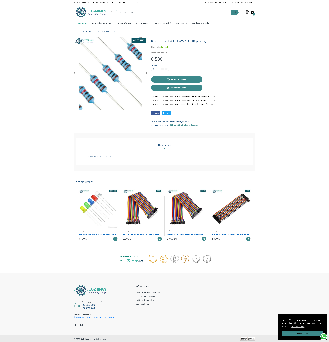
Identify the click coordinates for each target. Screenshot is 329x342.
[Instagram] (81, 325)
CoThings (154, 38)
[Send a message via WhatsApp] (324, 337)
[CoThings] (90, 12)
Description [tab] (164, 144)
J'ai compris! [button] (302, 333)
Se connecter (250, 2)
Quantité (154, 65)
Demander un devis (178, 87)
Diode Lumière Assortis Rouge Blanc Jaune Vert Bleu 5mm (98, 234)
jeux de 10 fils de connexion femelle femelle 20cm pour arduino (231, 234)
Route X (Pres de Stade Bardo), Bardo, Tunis (95, 317)
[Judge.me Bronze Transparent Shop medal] (185, 259)
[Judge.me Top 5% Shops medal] (196, 259)
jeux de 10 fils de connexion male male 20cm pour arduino (186, 234)
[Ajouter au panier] (159, 239)
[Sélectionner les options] (115, 239)
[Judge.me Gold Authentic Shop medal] (153, 259)
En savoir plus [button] (297, 327)
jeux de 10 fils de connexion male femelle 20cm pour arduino (142, 234)
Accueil (77, 31)
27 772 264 (88, 308)
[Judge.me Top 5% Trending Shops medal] (207, 259)
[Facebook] (75, 325)
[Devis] (247, 12)
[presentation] (249, 182)
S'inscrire (238, 2)
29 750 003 (88, 305)
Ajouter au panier (178, 79)
